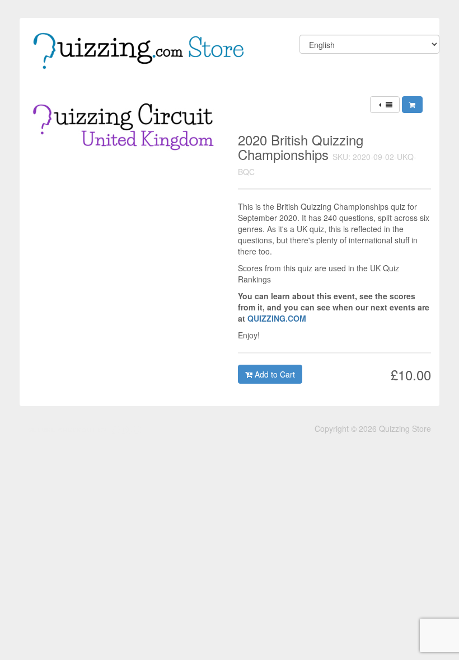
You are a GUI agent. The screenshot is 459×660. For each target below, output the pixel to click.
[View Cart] (412, 104)
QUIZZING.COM (276, 318)
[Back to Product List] (385, 104)
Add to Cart (273, 374)
